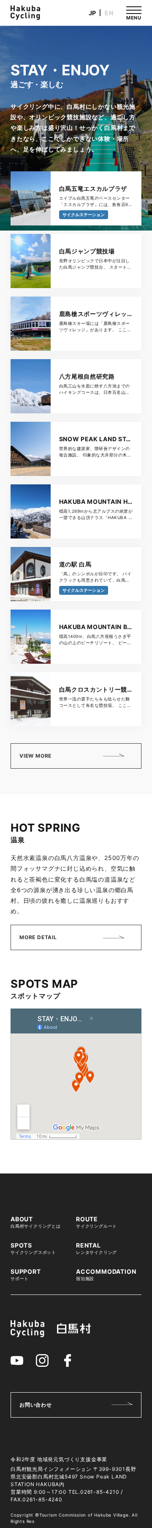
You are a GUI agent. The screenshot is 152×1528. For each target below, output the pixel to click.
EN (109, 12)
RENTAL (96, 1248)
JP (93, 12)
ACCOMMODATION (106, 1274)
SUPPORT (26, 1274)
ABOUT (36, 1222)
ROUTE (96, 1222)
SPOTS (33, 1248)
